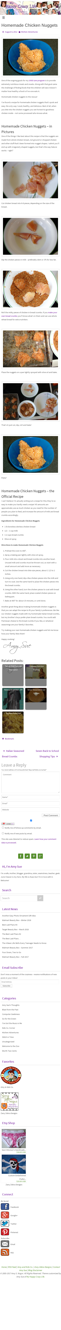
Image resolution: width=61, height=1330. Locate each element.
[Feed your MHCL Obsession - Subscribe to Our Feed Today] (5, 1253)
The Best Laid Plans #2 (11, 932)
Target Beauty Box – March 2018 (15, 927)
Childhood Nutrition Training (36, 668)
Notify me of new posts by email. (18, 831)
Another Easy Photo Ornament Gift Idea (19, 914)
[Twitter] (27, 854)
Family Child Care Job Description (13, 668)
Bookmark (9, 738)
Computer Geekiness (11, 1012)
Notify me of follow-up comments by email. (23, 826)
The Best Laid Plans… (11, 936)
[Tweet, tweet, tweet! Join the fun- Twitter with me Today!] (5, 1224)
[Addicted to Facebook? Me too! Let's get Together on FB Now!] (5, 1207)
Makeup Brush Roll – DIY (13, 690)
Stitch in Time (8, 1035)
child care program (37, 80)
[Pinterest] (33, 854)
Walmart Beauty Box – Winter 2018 (16, 918)
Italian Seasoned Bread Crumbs (36, 691)
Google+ (14, 1213)
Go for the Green (9, 1017)
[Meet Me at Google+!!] (5, 1216)
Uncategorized (8, 1039)
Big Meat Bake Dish (13, 713)
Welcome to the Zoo (10, 1044)
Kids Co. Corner (8, 1026)
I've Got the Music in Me (12, 1021)
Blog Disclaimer (35, 1268)
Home (4, 1265)
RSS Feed (12, 1265)
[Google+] (40, 854)
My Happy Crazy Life (35, 1274)
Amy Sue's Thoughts (10, 1003)
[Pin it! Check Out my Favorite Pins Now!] (5, 1233)
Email (12, 1242)
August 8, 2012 (11, 32)
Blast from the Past (10, 1007)
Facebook (14, 1205)
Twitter (13, 1222)
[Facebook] (20, 854)
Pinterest (14, 1230)
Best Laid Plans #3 (9, 923)
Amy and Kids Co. (25, 1265)
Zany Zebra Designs (14, 1182)
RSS (12, 1251)
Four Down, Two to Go (11, 950)
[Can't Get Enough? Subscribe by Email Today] (5, 1245)
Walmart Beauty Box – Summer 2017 (17, 946)
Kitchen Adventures (29, 32)
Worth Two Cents (9, 1049)
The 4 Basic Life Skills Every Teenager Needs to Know (24, 941)
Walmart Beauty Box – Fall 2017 (15, 955)
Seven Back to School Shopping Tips (47, 753)
